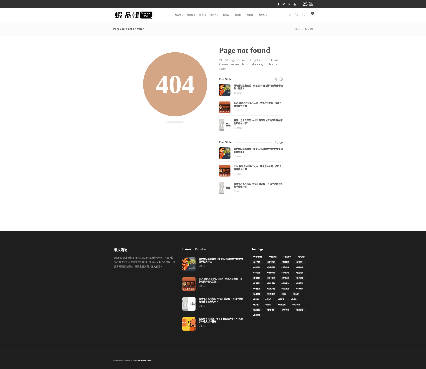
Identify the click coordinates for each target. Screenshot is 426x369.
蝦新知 (262, 15)
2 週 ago (202, 266)
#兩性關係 (273, 257)
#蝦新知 (256, 299)
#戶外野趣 (285, 267)
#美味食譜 (256, 288)
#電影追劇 (299, 310)
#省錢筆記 (299, 283)
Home (298, 29)
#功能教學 (287, 257)
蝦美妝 (226, 15)
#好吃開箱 (256, 267)
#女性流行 (299, 262)
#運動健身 (271, 310)
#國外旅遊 (271, 262)
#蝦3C (283, 294)
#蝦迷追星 (282, 304)
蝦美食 (238, 15)
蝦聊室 (250, 15)
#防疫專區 (285, 310)
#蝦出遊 (296, 294)
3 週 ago (202, 306)
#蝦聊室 (268, 304)
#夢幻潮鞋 (285, 262)
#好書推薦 (271, 267)
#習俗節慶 (285, 288)
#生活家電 (299, 278)
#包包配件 (301, 257)
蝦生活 (178, 15)
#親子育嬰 (296, 304)
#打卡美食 (256, 273)
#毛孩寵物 (256, 278)
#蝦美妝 (294, 299)
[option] (251, 107)
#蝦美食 (256, 304)
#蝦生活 (281, 299)
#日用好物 (285, 273)
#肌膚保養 (256, 294)
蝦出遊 (190, 15)
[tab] (186, 249)
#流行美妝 (271, 278)
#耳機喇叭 (299, 288)
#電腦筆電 (256, 315)
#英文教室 (271, 294)
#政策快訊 (271, 273)
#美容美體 (271, 288)
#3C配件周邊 (257, 257)
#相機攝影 (285, 283)
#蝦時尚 (268, 299)
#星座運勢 (299, 273)
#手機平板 (299, 267)
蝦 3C (201, 15)
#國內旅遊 (256, 262)
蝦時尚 (213, 15)
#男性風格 (271, 283)
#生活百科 (256, 283)
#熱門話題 (285, 278)
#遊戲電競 (256, 310)
